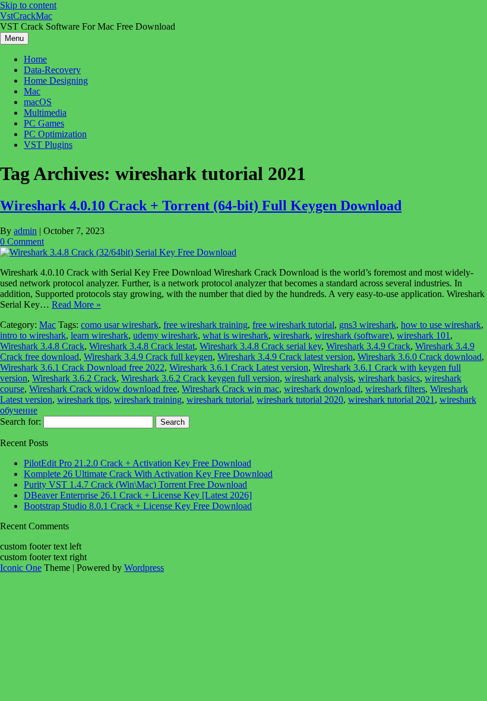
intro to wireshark (33, 335)
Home (35, 59)
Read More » (76, 304)
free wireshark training (205, 325)
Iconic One (21, 568)
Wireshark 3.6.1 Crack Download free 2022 (82, 367)
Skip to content (28, 5)
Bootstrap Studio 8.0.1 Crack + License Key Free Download (138, 506)
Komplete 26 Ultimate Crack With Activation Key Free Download (148, 474)
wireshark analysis (318, 378)
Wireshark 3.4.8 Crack (42, 346)
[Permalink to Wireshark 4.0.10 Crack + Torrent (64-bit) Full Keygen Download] (118, 252)
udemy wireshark (165, 335)
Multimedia (45, 113)
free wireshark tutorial (293, 325)
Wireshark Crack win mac (230, 389)
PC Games (44, 123)
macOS (38, 102)
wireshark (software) (353, 335)
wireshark (291, 335)
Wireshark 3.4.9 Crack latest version (285, 357)
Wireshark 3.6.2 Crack (74, 378)
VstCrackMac (26, 16)
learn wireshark (99, 335)
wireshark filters (395, 389)
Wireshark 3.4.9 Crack (368, 346)
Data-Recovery (52, 70)
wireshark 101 (423, 335)
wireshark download (322, 389)
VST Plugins (48, 145)
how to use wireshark (441, 325)
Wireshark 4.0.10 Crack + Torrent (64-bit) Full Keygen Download (200, 205)
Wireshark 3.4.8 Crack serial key (260, 346)
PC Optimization (55, 134)
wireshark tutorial (219, 399)
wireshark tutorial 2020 (300, 399)
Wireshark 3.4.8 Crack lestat (142, 346)
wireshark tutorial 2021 (391, 399)
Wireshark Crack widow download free (103, 389)
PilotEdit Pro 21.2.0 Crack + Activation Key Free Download (137, 463)
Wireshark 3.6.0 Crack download (420, 357)
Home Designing (56, 80)
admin (25, 231)
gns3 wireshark (367, 325)
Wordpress (144, 568)
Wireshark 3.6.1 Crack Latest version (238, 367)
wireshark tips (83, 399)
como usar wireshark (120, 325)
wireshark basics (389, 378)
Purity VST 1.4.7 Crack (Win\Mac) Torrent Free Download (135, 484)
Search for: (20, 421)
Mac (32, 91)
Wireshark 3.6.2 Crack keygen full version (200, 378)
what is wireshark (235, 335)
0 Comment (22, 241)
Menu (14, 38)
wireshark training (148, 399)
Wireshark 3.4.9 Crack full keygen (148, 357)
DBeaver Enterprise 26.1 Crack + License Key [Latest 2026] (138, 495)
